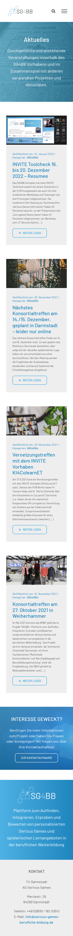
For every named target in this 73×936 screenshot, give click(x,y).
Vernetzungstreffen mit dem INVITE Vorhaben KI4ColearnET (33, 463)
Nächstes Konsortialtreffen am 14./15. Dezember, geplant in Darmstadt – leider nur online (35, 319)
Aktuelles (32, 157)
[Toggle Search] (53, 11)
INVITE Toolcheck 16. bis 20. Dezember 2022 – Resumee (34, 170)
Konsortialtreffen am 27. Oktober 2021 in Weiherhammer (34, 610)
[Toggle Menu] (64, 11)
